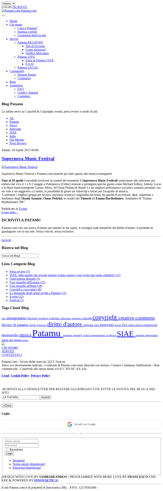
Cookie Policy (20, 375)
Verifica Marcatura (37, 53)
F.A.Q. (29, 64)
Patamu (14, 121)
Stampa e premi (27, 31)
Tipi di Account (35, 46)
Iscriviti (6, 240)
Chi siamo (16, 24)
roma (86, 335)
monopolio (10, 335)
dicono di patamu (15, 325)
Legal (5, 375)
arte (4, 318)
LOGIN (7, 7)
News (13, 125)
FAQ (20, 89)
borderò (43, 318)
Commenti (24, 78)
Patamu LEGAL (27, 67)
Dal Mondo (17, 139)
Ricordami (16, 449)
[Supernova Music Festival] (19, 167)
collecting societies (71, 318)
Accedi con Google (85, 424)
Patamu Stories (26, 74)
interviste (107, 325)
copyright (105, 317)
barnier (32, 318)
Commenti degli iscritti (31, 35)
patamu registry (73, 335)
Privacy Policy (40, 375)
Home (13, 21)
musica (25, 335)
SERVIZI (8, 351)
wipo (25, 340)
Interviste (15, 129)
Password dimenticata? (27, 467)
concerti (87, 318)
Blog (13, 82)
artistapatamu (17, 318)
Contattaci (23, 96)
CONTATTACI (12, 355)
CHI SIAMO (10, 347)
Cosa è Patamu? (27, 28)
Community (17, 71)
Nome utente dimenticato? (29, 464)
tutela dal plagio (12, 340)
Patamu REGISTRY (30, 42)
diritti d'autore (38, 325)
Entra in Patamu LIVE (39, 60)
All (12, 118)
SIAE (13, 132)
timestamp (151, 335)
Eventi (23, 208)
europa (88, 325)
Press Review (18, 143)
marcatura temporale (142, 325)
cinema (54, 318)
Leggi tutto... (10, 212)
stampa (140, 335)
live (125, 325)
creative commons (136, 317)
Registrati (19, 460)
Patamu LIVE (26, 56)
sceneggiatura (98, 335)
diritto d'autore (65, 324)
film (97, 325)
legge (118, 325)
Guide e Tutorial (27, 92)
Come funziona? (35, 49)
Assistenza (16, 85)
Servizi (14, 39)
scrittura (111, 335)
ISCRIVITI (20, 7)
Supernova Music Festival (28, 158)
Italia (13, 136)
